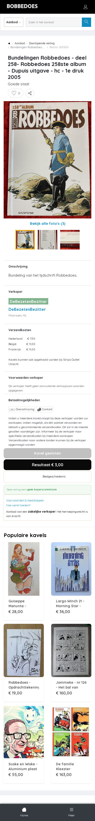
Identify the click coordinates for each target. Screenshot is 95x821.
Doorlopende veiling (42, 43)
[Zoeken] (86, 22)
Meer (71, 815)
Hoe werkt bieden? (18, 505)
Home (24, 815)
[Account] (85, 7)
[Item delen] (29, 93)
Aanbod (20, 43)
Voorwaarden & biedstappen (25, 500)
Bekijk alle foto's (47, 223)
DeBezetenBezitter (27, 309)
